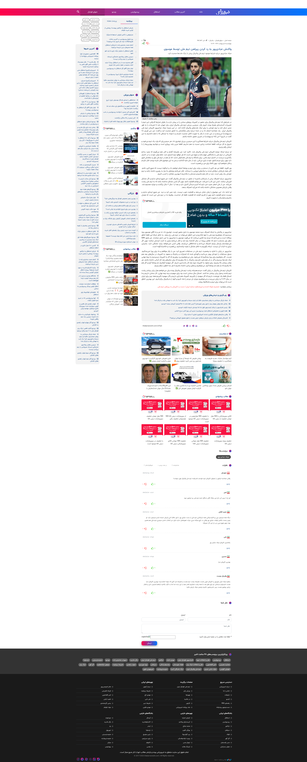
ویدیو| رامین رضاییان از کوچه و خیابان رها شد (87, 227)
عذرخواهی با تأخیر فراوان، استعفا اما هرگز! (119, 35)
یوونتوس (108, 747)
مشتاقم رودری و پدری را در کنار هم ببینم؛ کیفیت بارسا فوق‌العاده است (88, 278)
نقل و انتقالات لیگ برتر (195, 665)
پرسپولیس (135, 12)
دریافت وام (164, 225)
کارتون (188, 703)
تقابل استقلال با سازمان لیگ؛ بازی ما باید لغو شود (119, 52)
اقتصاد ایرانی (85, 40)
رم (110, 726)
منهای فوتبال (92, 12)
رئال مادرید (134, 660)
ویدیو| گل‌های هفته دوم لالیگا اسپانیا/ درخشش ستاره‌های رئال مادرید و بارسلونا (87, 191)
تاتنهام (148, 743)
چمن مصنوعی (94, 20)
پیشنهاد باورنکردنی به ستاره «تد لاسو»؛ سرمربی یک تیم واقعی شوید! (88, 316)
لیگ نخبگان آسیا (177, 669)
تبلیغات (227, 695)
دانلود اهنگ (95, 32)
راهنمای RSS (226, 703)
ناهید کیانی (107, 699)
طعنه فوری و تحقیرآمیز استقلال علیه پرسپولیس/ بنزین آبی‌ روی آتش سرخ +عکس (201, 311)
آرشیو (228, 699)
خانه (201, 12)
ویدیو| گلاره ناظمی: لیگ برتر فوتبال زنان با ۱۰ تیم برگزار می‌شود (87, 329)
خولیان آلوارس (225, 669)
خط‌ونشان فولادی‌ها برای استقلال (89, 293)
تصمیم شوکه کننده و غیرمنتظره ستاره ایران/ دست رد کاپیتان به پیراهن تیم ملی (188, 286)
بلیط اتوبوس (94, 40)
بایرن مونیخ (147, 734)
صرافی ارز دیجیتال (93, 36)
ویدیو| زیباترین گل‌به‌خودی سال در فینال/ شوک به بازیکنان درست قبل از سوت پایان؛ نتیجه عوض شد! (88, 218)
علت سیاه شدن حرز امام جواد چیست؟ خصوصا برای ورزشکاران (121, 237)
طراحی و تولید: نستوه (220, 760)
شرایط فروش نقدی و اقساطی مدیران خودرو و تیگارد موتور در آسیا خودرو (121, 225)
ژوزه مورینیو (143, 665)
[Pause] (189, 225)
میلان (109, 743)
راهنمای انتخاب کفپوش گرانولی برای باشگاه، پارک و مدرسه (119, 220)
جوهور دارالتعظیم (103, 665)
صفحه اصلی (227, 40)
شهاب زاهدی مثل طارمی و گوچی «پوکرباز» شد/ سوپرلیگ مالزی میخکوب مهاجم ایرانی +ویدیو (88, 307)
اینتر (149, 726)
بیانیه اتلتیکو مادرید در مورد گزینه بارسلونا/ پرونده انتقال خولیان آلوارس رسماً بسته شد (88, 270)
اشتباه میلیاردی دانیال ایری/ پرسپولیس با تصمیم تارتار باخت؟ (120, 75)
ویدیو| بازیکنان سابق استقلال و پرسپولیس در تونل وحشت (87, 123)
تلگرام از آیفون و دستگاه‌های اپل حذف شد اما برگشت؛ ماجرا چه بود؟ (122, 107)
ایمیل (183, 615)
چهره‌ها (188, 695)
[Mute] (192, 225)
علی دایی (148, 699)
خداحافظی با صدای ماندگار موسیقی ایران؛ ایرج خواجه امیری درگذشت (122, 101)
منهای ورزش (129, 95)
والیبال (211, 40)
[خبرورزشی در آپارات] (86, 760)
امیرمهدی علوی (148, 669)
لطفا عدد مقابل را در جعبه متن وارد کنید (215, 636)
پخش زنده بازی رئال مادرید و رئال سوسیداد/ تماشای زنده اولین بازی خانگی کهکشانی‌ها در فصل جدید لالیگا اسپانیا (87, 130)
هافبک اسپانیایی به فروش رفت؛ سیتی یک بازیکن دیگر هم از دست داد (88, 148)
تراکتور (161, 660)
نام (230, 615)
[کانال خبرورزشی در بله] (98, 760)
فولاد (228, 734)
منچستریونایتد (162, 669)
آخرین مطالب (179, 12)
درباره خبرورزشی (224, 687)
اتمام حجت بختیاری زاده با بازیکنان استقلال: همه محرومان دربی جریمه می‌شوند (119, 46)
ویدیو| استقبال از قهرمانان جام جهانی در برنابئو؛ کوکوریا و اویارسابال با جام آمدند (88, 95)
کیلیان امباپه (186, 718)
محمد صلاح (186, 726)
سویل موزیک (85, 28)
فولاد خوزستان (178, 665)
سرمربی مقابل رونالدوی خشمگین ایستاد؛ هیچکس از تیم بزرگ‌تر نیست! (120, 58)
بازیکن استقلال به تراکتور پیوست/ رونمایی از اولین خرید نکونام (119, 29)
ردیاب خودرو (95, 24)
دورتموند (108, 718)
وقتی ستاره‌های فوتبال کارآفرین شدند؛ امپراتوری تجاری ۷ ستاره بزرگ (206, 314)
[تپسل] (143, 201)
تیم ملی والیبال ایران (194, 669)
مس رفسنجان (225, 743)
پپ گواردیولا (186, 734)
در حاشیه (187, 699)
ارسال (149, 643)
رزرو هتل (83, 36)
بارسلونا (86, 660)
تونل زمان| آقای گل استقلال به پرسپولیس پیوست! (120, 69)
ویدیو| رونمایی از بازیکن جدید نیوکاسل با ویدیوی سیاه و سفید (88, 115)
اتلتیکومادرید (146, 722)
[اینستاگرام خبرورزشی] (78, 760)
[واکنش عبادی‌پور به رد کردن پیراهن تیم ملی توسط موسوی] (186, 87)
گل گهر (91, 665)
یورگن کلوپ (186, 730)
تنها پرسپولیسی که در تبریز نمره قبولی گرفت (88, 299)
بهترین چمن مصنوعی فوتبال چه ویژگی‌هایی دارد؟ (120, 199)
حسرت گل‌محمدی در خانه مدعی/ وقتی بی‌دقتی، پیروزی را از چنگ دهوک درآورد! (87, 167)
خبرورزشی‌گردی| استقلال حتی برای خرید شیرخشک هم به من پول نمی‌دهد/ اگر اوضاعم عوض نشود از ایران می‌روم (87, 73)
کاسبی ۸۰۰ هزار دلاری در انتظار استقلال (89, 246)
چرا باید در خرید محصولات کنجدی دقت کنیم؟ (121, 202)
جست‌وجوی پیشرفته (223, 707)
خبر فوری (85, 20)
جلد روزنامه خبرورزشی (183, 707)
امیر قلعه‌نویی (211, 665)
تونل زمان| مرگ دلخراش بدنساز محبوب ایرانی (89, 198)
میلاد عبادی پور (223, 457)
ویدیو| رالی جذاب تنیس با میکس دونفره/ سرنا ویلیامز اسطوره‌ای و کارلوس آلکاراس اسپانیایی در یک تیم (88, 182)
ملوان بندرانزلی (225, 747)
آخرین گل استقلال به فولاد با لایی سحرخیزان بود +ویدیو (88, 204)
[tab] (129, 21)
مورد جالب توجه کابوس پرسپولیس (89, 210)
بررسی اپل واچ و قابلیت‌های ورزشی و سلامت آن (121, 206)
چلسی (149, 747)
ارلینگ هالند (186, 747)
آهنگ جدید (86, 24)
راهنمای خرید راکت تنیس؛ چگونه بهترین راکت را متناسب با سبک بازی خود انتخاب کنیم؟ (120, 214)
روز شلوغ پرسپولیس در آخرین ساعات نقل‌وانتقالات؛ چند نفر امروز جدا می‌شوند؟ (120, 40)
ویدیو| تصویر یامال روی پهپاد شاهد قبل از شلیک (119, 121)
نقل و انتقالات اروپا (203, 660)
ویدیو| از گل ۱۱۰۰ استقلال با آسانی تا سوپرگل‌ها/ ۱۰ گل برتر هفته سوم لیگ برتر (88, 140)
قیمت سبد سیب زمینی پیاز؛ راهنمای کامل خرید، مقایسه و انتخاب (120, 231)
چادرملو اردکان (165, 665)
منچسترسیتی (97, 660)
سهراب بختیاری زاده (120, 660)
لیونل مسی (186, 743)
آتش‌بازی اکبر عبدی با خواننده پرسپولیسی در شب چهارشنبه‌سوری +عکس (120, 113)
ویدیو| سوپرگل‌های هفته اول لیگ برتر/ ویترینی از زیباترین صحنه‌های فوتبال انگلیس (87, 239)
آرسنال (149, 718)
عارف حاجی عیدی (210, 669)
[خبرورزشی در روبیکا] (90, 760)
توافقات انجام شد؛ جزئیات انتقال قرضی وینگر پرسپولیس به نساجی (87, 286)
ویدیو (114, 12)
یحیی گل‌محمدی (105, 703)
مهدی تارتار (170, 660)
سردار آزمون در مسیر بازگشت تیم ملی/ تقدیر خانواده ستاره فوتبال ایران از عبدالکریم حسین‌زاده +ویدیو (87, 157)
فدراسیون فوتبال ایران (185, 660)
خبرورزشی (223, 12)
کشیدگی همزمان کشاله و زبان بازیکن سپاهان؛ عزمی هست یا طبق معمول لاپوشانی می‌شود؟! (199, 318)
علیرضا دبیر (147, 703)
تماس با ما (226, 691)
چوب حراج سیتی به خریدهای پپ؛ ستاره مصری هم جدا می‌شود (87, 174)
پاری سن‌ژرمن (146, 738)
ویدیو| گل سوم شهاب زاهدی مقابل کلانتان (87, 354)
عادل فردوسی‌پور (106, 687)
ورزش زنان (186, 691)
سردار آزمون (147, 687)
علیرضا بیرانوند (118, 665)
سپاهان (153, 665)
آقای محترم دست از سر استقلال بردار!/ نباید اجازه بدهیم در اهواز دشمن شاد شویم (119, 64)
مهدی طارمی (147, 707)
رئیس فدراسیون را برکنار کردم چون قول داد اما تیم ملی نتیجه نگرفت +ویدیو (202, 307)
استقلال (157, 12)
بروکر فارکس (94, 28)
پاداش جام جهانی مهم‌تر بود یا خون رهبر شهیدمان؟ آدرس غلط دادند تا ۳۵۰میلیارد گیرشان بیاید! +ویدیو (194, 304)
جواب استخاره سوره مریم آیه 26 (125, 242)
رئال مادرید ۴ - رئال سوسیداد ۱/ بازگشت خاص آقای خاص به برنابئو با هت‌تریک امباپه (88, 64)
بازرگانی (131, 193)
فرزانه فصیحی (106, 691)
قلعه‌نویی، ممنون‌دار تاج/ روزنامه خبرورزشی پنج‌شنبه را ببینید (89, 56)
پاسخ (228, 484)
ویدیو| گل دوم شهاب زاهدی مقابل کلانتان (88, 360)
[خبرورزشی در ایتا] (94, 760)
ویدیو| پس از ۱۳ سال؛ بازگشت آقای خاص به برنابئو (89, 103)
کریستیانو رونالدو (184, 722)
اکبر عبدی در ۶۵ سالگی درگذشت (125, 118)
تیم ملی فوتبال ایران (148, 660)
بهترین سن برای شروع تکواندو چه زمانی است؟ (121, 209)
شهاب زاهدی (131, 665)
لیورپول (108, 730)
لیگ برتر (83, 665)
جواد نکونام (107, 707)
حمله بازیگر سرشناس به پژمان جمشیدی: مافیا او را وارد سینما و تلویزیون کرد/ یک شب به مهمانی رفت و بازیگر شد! (191, 300)
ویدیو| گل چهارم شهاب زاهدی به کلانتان (87, 324)
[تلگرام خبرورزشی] (82, 760)
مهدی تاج (148, 695)
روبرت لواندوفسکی (184, 738)
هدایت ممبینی (224, 665)
